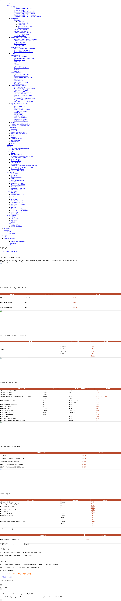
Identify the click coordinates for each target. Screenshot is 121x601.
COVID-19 (14, 7)
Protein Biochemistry (16, 226)
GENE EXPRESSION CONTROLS (24, 40)
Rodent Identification (16, 138)
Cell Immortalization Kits (21, 31)
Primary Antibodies (19, 106)
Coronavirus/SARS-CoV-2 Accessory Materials (27, 16)
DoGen (9, 223)
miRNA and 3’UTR (19, 66)
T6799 (93, 343)
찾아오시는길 (11, 233)
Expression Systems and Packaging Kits (25, 39)
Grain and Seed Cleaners (18, 170)
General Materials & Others (18, 85)
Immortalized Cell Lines (21, 82)
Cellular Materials (16, 72)
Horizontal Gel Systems (17, 183)
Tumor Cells (21, 24)
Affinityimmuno (11, 215)
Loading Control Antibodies (22, 109)
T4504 (93, 517)
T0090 (93, 512)
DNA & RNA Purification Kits (23, 95)
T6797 (75, 302)
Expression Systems (19, 60)
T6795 (84, 467)
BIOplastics (10, 172)
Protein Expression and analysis (19, 103)
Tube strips (14, 175)
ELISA (13, 217)
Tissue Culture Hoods (17, 212)
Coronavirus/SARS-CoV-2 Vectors (24, 10)
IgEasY (13, 222)
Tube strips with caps (16, 177)
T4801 (93, 519)
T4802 (93, 525)
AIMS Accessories (16, 149)
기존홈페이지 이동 (6, 577)
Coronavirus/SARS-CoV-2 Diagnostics (25, 15)
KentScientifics (11, 127)
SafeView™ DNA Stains (21, 90)
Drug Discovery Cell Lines (25, 26)
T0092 (97, 412)
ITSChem (10, 145)
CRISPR (13, 53)
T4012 (93, 510)
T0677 (101, 396)
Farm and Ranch (15, 159)
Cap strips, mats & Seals (17, 180)
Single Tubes (14, 173)
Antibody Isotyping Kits (21, 121)
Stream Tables (15, 214)
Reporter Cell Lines (23, 28)
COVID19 (14, 251)
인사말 (9, 231)
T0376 (97, 394)
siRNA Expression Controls (22, 50)
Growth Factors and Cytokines (22, 32)
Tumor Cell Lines (19, 80)
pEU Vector (14, 193)
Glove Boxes (14, 199)
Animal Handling (15, 140)
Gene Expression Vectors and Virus (20, 37)
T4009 (93, 515)
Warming (13, 137)
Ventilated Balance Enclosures (19, 209)
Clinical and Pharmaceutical (18, 188)
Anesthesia (14, 129)
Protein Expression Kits (17, 194)
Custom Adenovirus (19, 45)
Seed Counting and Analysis (18, 157)
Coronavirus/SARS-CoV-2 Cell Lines (24, 13)
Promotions (7, 228)
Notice (5, 237)
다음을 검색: (4, 544)
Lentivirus (17, 61)
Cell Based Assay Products (21, 34)
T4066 (93, 506)
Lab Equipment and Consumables (23, 101)
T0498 (97, 402)
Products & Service (9, 4)
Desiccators (14, 207)
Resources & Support (10, 238)
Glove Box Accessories (17, 201)
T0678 (105, 396)
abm (8, 5)
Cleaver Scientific (12, 181)
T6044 (93, 348)
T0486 (97, 398)
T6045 (93, 353)
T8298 (84, 458)
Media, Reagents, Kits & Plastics (23, 77)
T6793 (75, 297)
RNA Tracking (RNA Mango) (22, 92)
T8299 (84, 455)
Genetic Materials (15, 55)
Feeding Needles (15, 143)
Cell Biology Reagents (20, 29)
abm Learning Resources (18, 241)
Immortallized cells (23, 23)
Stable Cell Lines (19, 84)
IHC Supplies (18, 114)
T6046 (93, 356)
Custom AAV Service (20, 44)
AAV (15, 63)
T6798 (75, 307)
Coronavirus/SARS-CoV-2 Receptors (24, 12)
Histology (13, 122)
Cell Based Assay (15, 225)
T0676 (97, 396)
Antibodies (14, 105)
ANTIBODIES (15, 218)
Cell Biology (14, 18)
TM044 (87, 539)
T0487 (97, 392)
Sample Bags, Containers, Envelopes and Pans (24, 165)
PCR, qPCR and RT (20, 87)
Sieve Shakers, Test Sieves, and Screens (22, 156)
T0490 (97, 418)
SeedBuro (10, 151)
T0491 (97, 420)
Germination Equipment (17, 169)
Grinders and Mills (16, 161)
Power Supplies (15, 186)
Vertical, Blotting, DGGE (18, 185)
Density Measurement (17, 154)
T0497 (97, 400)
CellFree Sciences (12, 191)
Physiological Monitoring (18, 132)
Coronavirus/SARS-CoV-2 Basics (23, 8)
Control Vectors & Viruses (21, 68)
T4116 (92, 504)
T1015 (97, 416)
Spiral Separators (15, 164)
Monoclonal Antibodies (20, 117)
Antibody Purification (20, 116)
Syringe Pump (15, 141)
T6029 (93, 346)
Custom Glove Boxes (17, 202)
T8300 (84, 461)
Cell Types (17, 20)
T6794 (84, 464)
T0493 (97, 404)
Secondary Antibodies (20, 111)
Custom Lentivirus (19, 42)
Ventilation (14, 130)
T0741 (97, 391)
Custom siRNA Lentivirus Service (23, 52)
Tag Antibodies (18, 108)
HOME (2, 251)
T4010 (93, 521)
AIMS (9, 146)
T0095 (97, 410)
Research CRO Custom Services (20, 125)
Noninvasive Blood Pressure (19, 133)
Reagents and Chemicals (21, 100)
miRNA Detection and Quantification (24, 48)
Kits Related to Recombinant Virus (24, 58)
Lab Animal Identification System (20, 148)
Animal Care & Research (18, 204)
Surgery (13, 135)
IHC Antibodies (18, 113)
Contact (6, 235)
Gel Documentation (16, 190)
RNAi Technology (16, 47)
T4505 (93, 523)
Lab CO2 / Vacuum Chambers (19, 210)
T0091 (97, 408)
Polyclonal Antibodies (20, 119)
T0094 (97, 414)
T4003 (93, 502)
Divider (13, 153)
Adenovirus (17, 69)
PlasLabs (9, 198)
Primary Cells (21, 21)
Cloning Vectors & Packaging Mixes (24, 98)
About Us (6, 230)
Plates (12, 178)
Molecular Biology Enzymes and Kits (24, 89)
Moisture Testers (15, 162)
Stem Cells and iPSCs (20, 36)
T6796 (93, 351)
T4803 (93, 508)
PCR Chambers (15, 206)
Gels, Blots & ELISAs (20, 93)
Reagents (13, 196)
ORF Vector (17, 71)
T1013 (97, 406)
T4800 (93, 514)
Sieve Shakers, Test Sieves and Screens (22, 167)
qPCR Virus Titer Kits (20, 56)
